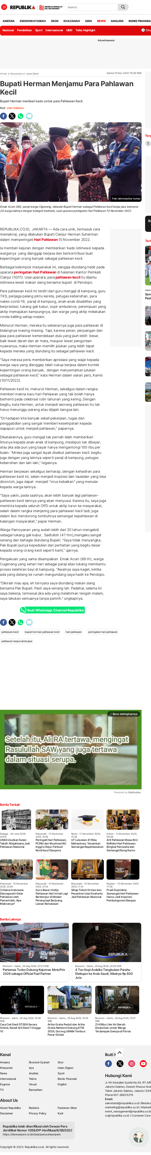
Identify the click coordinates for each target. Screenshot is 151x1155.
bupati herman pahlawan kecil (42, 631)
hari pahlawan (74, 631)
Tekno (33, 1078)
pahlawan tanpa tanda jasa (16, 641)
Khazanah (6, 1067)
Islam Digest (65, 1067)
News (3, 1073)
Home (3, 73)
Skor (60, 1062)
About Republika (10, 1107)
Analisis (34, 1073)
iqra (88, 21)
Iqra (31, 1067)
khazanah (72, 21)
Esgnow (5, 1084)
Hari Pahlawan (45, 240)
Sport (38, 30)
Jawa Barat (32, 73)
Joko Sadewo (15, 108)
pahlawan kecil (68, 277)
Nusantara (16, 73)
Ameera (5, 1062)
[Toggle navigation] (4, 7)
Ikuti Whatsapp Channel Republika (55, 610)
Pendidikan (24, 30)
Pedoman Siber (67, 1107)
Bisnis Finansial (67, 1078)
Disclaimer (6, 1113)
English (62, 1084)
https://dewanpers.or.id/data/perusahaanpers (32, 1134)
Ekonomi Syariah (33, 21)
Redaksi (34, 1107)
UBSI (69, 30)
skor (54, 21)
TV (2, 1089)
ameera (9, 21)
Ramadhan (35, 1089)
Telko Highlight (85, 30)
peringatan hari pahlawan (103, 631)
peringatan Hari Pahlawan (35, 272)
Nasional (8, 30)
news (101, 21)
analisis (117, 21)
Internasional (54, 30)
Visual (33, 1084)
